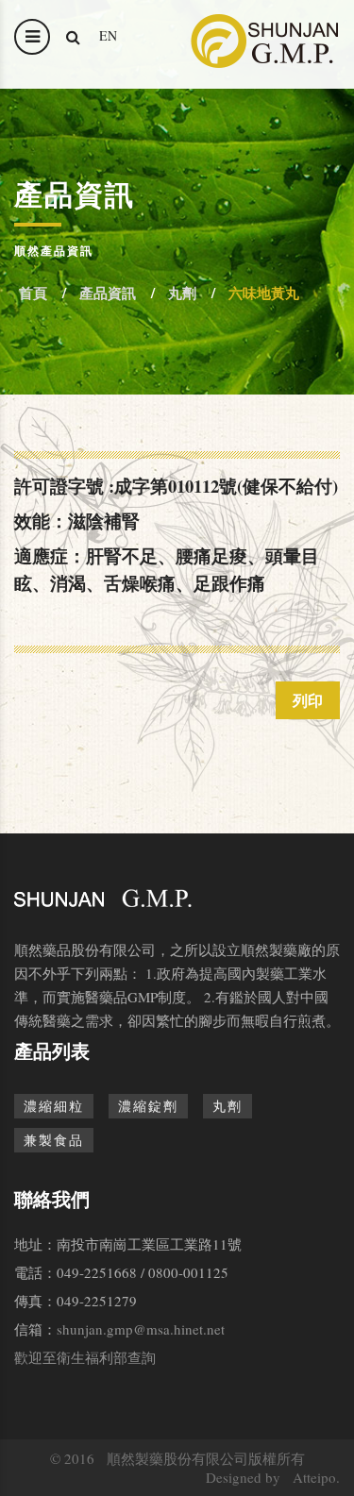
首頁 (33, 292)
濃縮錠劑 (148, 1106)
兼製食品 (54, 1140)
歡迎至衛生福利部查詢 (85, 1357)
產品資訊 (107, 292)
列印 (308, 700)
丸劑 (182, 292)
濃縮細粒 (54, 1106)
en (108, 35)
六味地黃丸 (263, 292)
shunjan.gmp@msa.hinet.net (141, 1329)
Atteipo (314, 1477)
